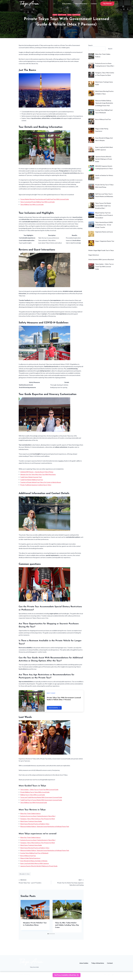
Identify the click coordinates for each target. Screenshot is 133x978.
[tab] (49, 933)
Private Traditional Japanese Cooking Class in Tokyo (35, 485)
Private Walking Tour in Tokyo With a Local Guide (34, 792)
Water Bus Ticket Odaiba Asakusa (30, 813)
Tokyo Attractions (97, 963)
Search (90, 45)
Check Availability (53, 707)
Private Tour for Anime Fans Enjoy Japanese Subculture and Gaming (70, 882)
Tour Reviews (76, 14)
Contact (94, 4)
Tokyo (69, 14)
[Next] (79, 916)
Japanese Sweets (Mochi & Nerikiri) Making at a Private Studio (38, 866)
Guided (55, 14)
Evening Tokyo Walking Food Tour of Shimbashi (34, 853)
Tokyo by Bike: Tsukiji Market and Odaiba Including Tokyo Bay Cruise (67, 925)
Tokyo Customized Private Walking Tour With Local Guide (37, 202)
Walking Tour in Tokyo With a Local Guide (32, 795)
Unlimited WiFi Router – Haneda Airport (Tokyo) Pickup (36, 472)
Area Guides (84, 963)
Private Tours (62, 14)
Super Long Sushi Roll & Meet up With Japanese (34, 863)
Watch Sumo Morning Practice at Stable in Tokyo (34, 824)
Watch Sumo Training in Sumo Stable (31, 821)
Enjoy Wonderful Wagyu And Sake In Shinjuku (33, 861)
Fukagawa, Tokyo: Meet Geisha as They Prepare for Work (37, 819)
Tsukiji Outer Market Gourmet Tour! (31, 477)
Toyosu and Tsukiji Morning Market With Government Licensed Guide (41, 797)
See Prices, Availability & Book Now (65, 975)
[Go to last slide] (23, 916)
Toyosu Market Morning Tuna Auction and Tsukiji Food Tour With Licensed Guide (44, 199)
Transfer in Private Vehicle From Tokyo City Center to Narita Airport (40, 482)
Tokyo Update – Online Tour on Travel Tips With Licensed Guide (39, 789)
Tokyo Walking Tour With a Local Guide (32, 204)
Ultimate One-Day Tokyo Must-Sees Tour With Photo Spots (38, 474)
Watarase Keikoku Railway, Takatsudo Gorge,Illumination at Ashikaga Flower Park (44, 826)
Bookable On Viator (24, 874)
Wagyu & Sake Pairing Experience (30, 858)
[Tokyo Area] (29, 4)
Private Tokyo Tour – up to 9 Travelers (30, 881)
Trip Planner (107, 3)
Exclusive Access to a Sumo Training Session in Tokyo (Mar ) (37, 816)
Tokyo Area (62, 29)
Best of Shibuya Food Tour (28, 855)
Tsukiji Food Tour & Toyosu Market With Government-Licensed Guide (41, 800)
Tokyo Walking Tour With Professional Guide (33, 802)
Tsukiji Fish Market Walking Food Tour (31, 480)
